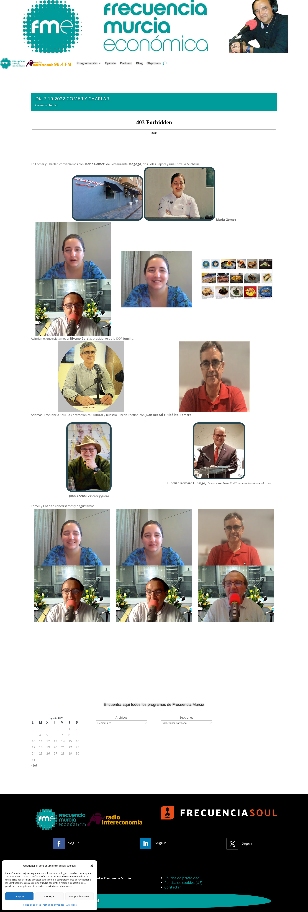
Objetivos (154, 63)
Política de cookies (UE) (183, 882)
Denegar (49, 896)
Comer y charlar (46, 105)
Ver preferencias (79, 896)
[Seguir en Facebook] (59, 843)
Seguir (73, 843)
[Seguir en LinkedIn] (145, 843)
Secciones (186, 717)
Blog (139, 63)
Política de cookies (31, 904)
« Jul (34, 765)
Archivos (121, 717)
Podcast (126, 63)
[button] (92, 866)
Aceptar (19, 896)
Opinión (110, 63)
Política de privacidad (54, 904)
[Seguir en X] (232, 844)
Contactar (172, 887)
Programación (87, 63)
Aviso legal (71, 904)
